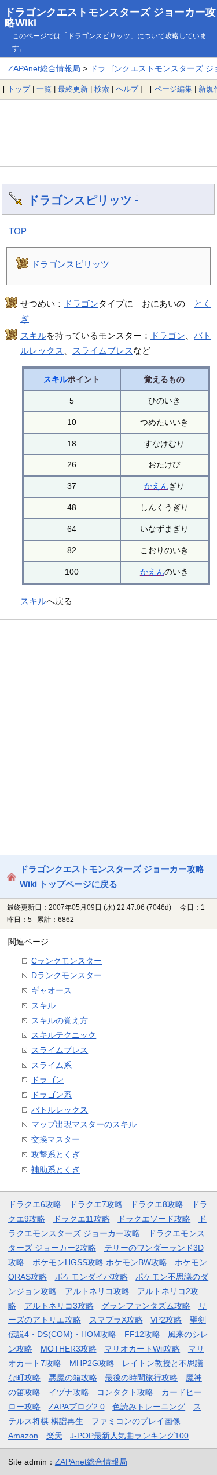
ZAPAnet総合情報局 (44, 68)
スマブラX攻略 (116, 1319)
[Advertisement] (108, 133)
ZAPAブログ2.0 (77, 1406)
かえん (156, 486)
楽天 (54, 1435)
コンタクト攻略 (125, 1392)
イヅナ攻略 (69, 1392)
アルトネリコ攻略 (97, 1291)
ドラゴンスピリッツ (80, 200)
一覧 (44, 89)
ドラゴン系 (51, 1094)
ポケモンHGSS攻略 (68, 1262)
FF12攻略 (142, 1334)
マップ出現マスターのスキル (84, 1124)
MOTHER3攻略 (69, 1348)
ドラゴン (81, 303)
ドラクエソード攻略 (153, 1218)
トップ (19, 89)
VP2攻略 (166, 1319)
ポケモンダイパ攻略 (91, 1276)
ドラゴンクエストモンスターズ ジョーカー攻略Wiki (110, 17)
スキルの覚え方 (59, 1020)
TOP (18, 231)
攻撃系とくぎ (55, 1154)
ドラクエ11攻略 (81, 1218)
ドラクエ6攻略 (34, 1204)
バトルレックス (59, 1109)
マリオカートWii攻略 (142, 1348)
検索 (101, 89)
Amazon (23, 1435)
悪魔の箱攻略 (73, 1377)
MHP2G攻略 (92, 1363)
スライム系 (51, 1065)
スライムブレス (102, 350)
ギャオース (51, 990)
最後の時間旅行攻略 (141, 1377)
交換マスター (55, 1139)
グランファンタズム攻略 (145, 1305)
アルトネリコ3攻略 (59, 1305)
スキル (33, 335)
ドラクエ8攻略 (156, 1204)
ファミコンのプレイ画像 (136, 1421)
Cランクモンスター (66, 960)
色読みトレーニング (148, 1406)
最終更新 (73, 89)
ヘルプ (127, 89)
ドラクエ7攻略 (96, 1204)
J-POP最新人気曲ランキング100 (129, 1435)
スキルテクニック (63, 1035)
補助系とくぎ (55, 1169)
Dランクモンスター (66, 975)
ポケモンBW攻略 (136, 1262)
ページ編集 (173, 89)
